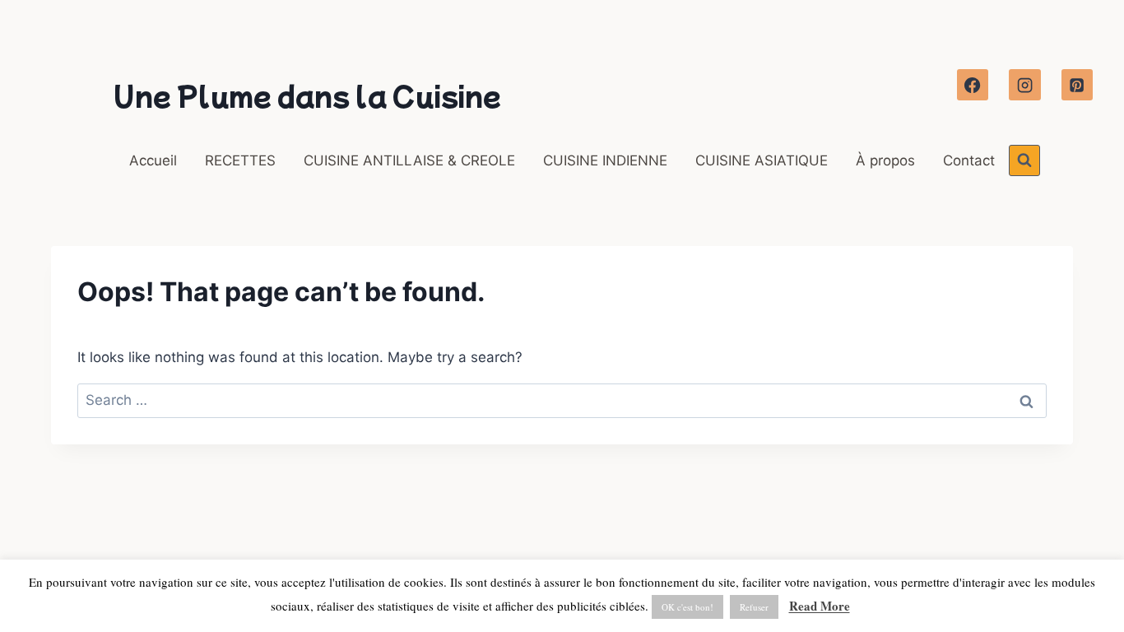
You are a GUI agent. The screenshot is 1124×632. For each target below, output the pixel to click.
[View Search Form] (1024, 160)
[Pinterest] (1077, 84)
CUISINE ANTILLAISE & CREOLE (409, 160)
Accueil (153, 160)
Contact (969, 160)
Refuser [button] (754, 607)
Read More (819, 606)
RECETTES (240, 160)
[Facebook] (972, 84)
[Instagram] (1024, 84)
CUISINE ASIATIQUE (761, 160)
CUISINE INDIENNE (605, 160)
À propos (885, 160)
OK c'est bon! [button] (687, 607)
